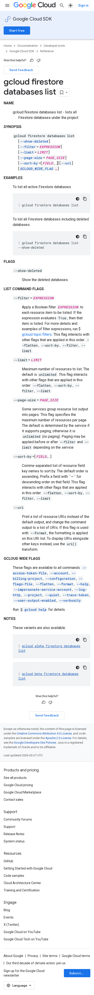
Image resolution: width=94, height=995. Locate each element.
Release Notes (14, 834)
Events (8, 917)
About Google (13, 956)
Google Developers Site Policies (35, 742)
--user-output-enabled (35, 600)
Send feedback (21, 70)
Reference (47, 51)
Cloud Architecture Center (22, 883)
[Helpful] (31, 60)
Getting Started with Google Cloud (28, 868)
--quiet (52, 595)
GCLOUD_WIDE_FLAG (36, 168)
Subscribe (77, 973)
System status (14, 841)
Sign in (83, 5)
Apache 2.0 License (58, 738)
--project (33, 595)
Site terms (49, 956)
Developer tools (54, 45)
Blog (7, 910)
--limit (27, 152)
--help (82, 584)
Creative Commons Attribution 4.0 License (44, 733)
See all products (15, 778)
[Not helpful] (38, 60)
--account (59, 573)
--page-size (31, 158)
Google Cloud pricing (18, 785)
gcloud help (35, 609)
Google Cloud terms (76, 956)
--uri (66, 163)
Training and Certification (22, 890)
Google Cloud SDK (32, 19)
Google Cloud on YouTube (22, 932)
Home (8, 45)
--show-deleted (34, 141)
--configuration (60, 578)
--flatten (45, 584)
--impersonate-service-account (42, 589)
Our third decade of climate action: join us (35, 963)
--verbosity (70, 600)
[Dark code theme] (77, 198)
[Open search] (62, 5)
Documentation (28, 45)
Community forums (18, 819)
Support (9, 827)
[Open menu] (7, 5)
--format (65, 584)
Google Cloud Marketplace (22, 792)
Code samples (14, 875)
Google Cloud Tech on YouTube (26, 939)
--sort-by (29, 163)
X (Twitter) (11, 924)
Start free (17, 30)
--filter (28, 147)
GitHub (8, 861)
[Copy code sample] (85, 198)
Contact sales (13, 799)
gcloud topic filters (37, 334)
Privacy (33, 956)
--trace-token (76, 595)
